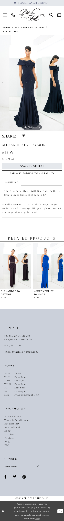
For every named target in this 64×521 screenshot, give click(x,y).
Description (11, 181)
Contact (9, 437)
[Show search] (51, 14)
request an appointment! (23, 212)
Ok (60, 511)
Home (7, 27)
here (37, 518)
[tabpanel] (32, 83)
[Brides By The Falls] (32, 14)
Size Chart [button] (8, 159)
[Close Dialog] (3, 511)
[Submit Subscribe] (37, 466)
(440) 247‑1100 (12, 345)
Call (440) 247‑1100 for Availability (32, 173)
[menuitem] (5, 14)
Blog (7, 441)
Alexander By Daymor (29, 27)
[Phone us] (13, 14)
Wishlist (9, 434)
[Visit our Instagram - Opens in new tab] (24, 477)
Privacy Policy (12, 416)
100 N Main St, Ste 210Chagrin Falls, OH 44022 (18, 337)
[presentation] (15, 266)
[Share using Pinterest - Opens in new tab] (23, 136)
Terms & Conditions (16, 420)
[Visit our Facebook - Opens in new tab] (5, 477)
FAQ (6, 445)
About (7, 430)
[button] (5, 14)
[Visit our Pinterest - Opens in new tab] (14, 477)
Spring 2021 (10, 31)
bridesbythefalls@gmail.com (21, 351)
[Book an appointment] (59, 14)
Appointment (12, 427)
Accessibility (12, 423)
